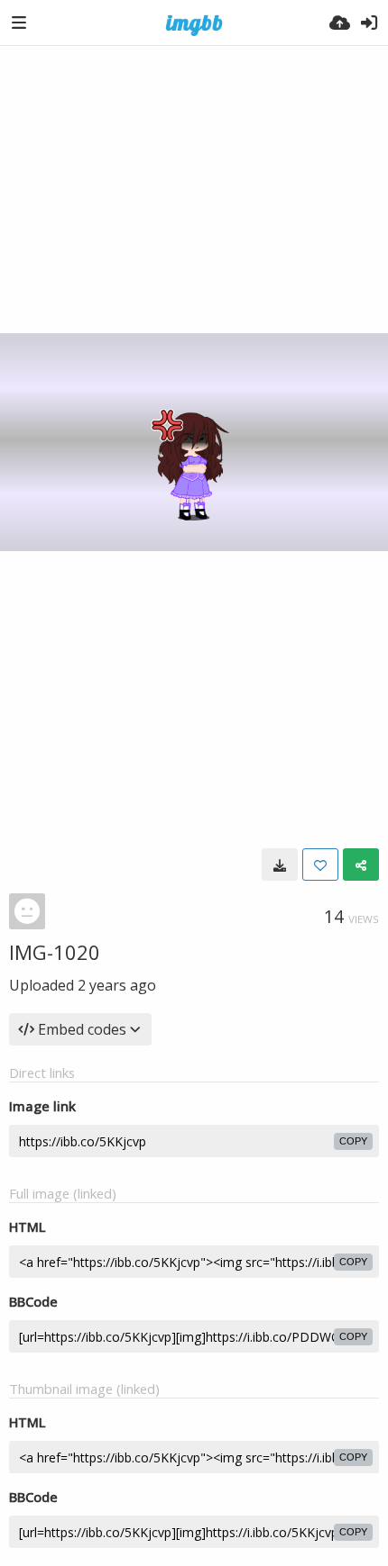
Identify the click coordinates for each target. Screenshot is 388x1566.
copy (353, 1141)
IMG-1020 (54, 951)
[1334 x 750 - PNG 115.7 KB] (280, 864)
